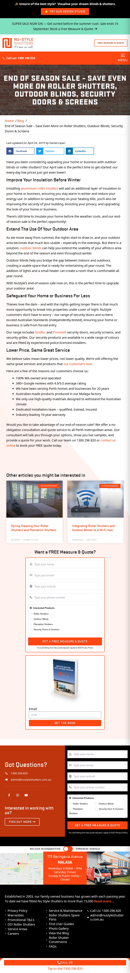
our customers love (77, 364)
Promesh (59, 332)
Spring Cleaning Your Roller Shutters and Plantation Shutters (33, 528)
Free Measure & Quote (111, 43)
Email (33, 709)
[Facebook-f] (9, 795)
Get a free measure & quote (65, 641)
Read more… (104, 901)
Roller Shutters (41, 614)
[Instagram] (17, 795)
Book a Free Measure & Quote (71, 29)
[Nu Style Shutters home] (18, 43)
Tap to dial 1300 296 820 (65, 968)
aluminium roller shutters (39, 188)
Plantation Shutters (43, 624)
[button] (20, 151)
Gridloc (40, 332)
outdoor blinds (30, 248)
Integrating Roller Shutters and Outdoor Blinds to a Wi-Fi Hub (93, 528)
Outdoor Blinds (41, 619)
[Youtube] (26, 795)
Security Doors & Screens (46, 629)
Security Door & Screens (111, 809)
